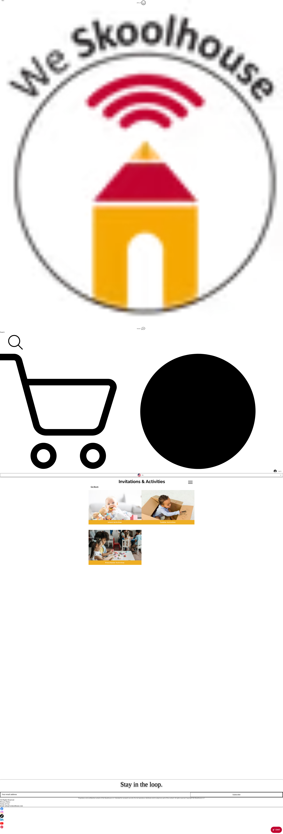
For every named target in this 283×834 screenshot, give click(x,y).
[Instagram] (141, 812)
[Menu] (190, 482)
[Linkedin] (141, 819)
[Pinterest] (141, 827)
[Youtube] (141, 823)
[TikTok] (141, 816)
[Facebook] (141, 809)
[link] (141, 411)
